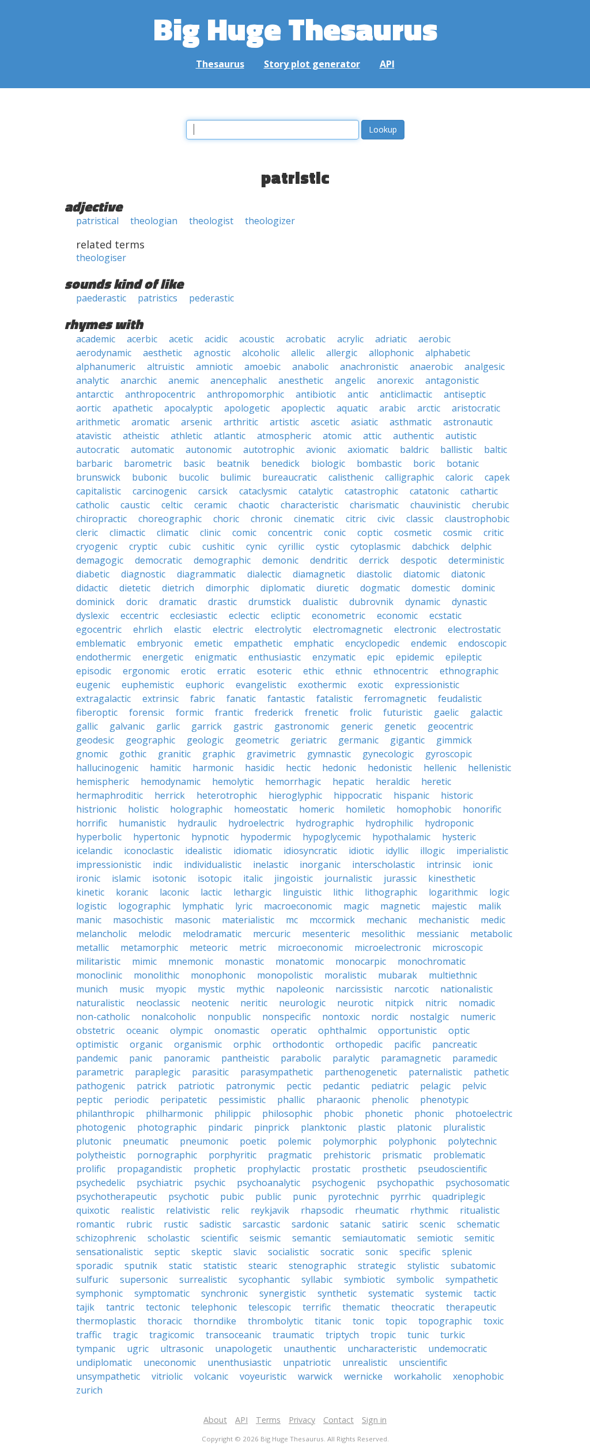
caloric (459, 477)
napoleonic (300, 989)
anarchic (138, 380)
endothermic (103, 657)
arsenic (196, 422)
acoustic (256, 339)
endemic (429, 643)
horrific (91, 823)
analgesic (484, 366)
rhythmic (429, 1210)
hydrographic (325, 823)
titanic (328, 1321)
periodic (131, 1099)
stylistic (423, 1265)
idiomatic (252, 850)
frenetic (321, 712)
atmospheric (284, 435)
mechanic (386, 919)
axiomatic (367, 449)
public (268, 1196)
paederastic (101, 298)
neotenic (210, 1002)
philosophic (287, 1113)
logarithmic (453, 892)
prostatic (331, 1168)
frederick (274, 712)
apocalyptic (188, 408)
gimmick (454, 740)
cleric (87, 532)
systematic (391, 1293)
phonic (429, 1113)
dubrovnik (371, 601)
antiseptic (465, 394)
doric (137, 601)
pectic (298, 1085)
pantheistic (245, 1058)
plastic (371, 1127)
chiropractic (101, 518)
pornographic (167, 1155)
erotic (193, 670)
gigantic (407, 740)
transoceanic (233, 1334)
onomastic (236, 1030)
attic (372, 435)
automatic (152, 449)
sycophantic (264, 1279)
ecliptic (285, 615)
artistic (284, 422)
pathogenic (100, 1085)
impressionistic (108, 864)
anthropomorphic (245, 394)
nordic (384, 1016)
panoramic (187, 1058)
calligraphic (409, 477)
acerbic (142, 339)
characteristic (309, 505)
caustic (135, 505)
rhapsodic (322, 1210)
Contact (338, 1419)
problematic (459, 1155)
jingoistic (293, 878)
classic (419, 518)
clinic (210, 532)
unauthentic (309, 1348)
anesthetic (300, 380)
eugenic (93, 684)
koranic (132, 892)
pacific (407, 1044)
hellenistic (489, 767)
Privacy (302, 1419)
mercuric (271, 933)
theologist (211, 220)
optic (459, 1030)
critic (493, 532)
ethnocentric (400, 670)
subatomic (473, 1265)
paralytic (350, 1058)
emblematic (101, 643)
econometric (338, 615)
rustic (176, 1224)
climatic (172, 532)
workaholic (417, 1376)
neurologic (302, 1002)
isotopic (215, 878)
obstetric (95, 1030)
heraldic (393, 781)
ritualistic (480, 1210)
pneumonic (204, 1141)
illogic (432, 850)
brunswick (98, 477)
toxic (493, 1321)
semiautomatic (374, 1238)
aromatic (150, 422)
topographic (445, 1321)
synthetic (337, 1293)
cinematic (314, 518)
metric (252, 947)
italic (253, 878)
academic (95, 339)
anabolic (310, 366)
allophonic (391, 352)
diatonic (468, 574)
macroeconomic (298, 906)
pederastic (211, 298)
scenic (432, 1224)
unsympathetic (108, 1376)
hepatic (348, 781)
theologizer (270, 220)
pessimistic (242, 1099)
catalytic (315, 491)
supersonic (144, 1279)
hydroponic (449, 823)
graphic (218, 753)
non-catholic (103, 1016)
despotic (418, 560)
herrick (169, 795)
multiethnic (453, 975)
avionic (321, 449)
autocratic (97, 449)
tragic (125, 1334)
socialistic (288, 1251)
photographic (166, 1127)
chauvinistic (435, 505)
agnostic (212, 352)
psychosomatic (477, 1182)
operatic (289, 1030)
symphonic (99, 1293)
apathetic (132, 408)
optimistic (97, 1044)
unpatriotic (307, 1362)
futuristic (402, 712)
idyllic (397, 850)
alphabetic (447, 352)
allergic (341, 352)
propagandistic (149, 1168)
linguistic (302, 892)
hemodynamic (171, 781)
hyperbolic (99, 836)
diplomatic (282, 587)
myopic (171, 989)
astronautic (468, 422)
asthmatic (410, 422)
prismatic (402, 1155)
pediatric (390, 1085)
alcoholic (260, 352)
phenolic (390, 1099)
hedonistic (390, 767)
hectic (298, 767)
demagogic (99, 560)
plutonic (93, 1141)
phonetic (384, 1113)
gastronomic (301, 726)
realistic (137, 1210)
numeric (478, 1016)
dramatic (177, 601)
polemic (294, 1141)
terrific (316, 1307)
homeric (316, 809)
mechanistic (443, 919)
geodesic (95, 740)
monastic (244, 961)
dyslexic (92, 615)
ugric (138, 1348)
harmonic (212, 767)
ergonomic (146, 670)
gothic (132, 753)
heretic (436, 781)
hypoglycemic (331, 836)
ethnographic (469, 670)
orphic (247, 1044)
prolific (90, 1168)
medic (493, 919)
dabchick (430, 546)
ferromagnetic (395, 698)
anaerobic (431, 366)
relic (230, 1210)
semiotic (435, 1238)
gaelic (446, 712)
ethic (313, 670)
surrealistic (203, 1279)
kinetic (90, 892)
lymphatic (203, 906)
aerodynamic (103, 352)
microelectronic (387, 947)
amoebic (262, 366)
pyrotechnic (353, 1196)
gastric (248, 726)
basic (194, 463)
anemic (183, 380)
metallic (92, 947)
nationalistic (466, 989)
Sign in (374, 1419)
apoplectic (303, 408)
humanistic (142, 823)
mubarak (397, 975)
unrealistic (364, 1362)
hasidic (259, 767)
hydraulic (197, 823)
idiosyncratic (310, 850)
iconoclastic (148, 850)
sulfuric (92, 1279)
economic (397, 615)
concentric (290, 532)
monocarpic (360, 961)
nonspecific (286, 1016)
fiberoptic (97, 712)
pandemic (97, 1058)
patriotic (196, 1085)
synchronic (224, 1293)
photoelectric (483, 1113)
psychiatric (160, 1182)
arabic (392, 408)
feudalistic (460, 698)
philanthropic (105, 1113)
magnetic (400, 906)
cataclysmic (263, 491)
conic (335, 532)
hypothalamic (401, 836)
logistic (91, 906)
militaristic (98, 961)
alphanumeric (105, 366)
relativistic (188, 1210)
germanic (358, 740)
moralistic (345, 975)
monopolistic (285, 975)
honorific (482, 809)
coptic (370, 532)
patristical (97, 220)
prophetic (215, 1168)
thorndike (215, 1321)
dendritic (328, 560)
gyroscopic (448, 753)
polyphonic (412, 1141)
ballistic (456, 449)
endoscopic (482, 643)
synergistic (282, 1293)
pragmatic (290, 1155)
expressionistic (427, 684)
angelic (350, 380)
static (180, 1265)
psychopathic (405, 1182)
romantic (95, 1224)
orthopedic (359, 1044)
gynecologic (388, 753)
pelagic (435, 1085)
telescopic (269, 1307)
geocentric (450, 726)
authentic (413, 435)
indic (162, 864)
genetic (400, 726)
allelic (303, 352)
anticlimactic (406, 394)
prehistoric (346, 1155)
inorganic (320, 864)
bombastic (379, 463)
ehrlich (147, 629)
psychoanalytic (268, 1182)
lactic (211, 892)
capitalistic (98, 491)
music (131, 989)
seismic (265, 1238)
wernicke (363, 1376)
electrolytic (278, 629)
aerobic (434, 339)
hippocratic (358, 795)
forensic (146, 712)
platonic (414, 1127)
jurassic (400, 878)
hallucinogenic (107, 767)
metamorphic (149, 947)
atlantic (229, 435)
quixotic (92, 1210)
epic (375, 657)
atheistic (141, 435)
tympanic (95, 1348)
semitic (479, 1238)
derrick (374, 560)
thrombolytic (275, 1321)
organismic (198, 1044)
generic (357, 726)
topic (396, 1321)
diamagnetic (319, 574)
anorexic (395, 380)
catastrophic (371, 491)
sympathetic (471, 1279)
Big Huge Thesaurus (295, 28)
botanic (463, 463)
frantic (229, 712)
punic (304, 1196)
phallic (291, 1099)
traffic (88, 1334)
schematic (478, 1224)
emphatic (314, 643)
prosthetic (384, 1168)
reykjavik (270, 1210)
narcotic (411, 989)
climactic (127, 532)
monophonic (218, 975)
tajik (85, 1307)
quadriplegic (458, 1196)
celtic (172, 505)
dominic (478, 587)
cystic (327, 546)
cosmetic (413, 532)
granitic (174, 753)
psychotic (188, 1196)
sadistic (215, 1224)
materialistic (248, 919)
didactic (92, 587)
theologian (153, 220)
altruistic (165, 366)
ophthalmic (342, 1030)
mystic (211, 989)
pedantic (341, 1085)
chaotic (254, 505)
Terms (268, 1419)
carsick (213, 491)
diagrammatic (206, 574)
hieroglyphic (295, 795)
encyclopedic (372, 643)
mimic (144, 961)
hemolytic (233, 781)
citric (356, 518)
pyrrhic (405, 1196)
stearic (262, 1265)
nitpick (399, 1002)
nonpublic (229, 1016)
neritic (253, 1002)
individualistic (212, 864)
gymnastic (329, 753)
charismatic (374, 505)
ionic (482, 864)
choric (226, 518)
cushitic (218, 546)
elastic (187, 629)
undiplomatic (104, 1362)
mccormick (332, 919)
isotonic (169, 878)
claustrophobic (477, 518)
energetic (162, 657)
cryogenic (97, 546)
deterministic (476, 560)
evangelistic (261, 684)
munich (92, 989)
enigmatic (216, 657)
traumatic (293, 1334)
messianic (438, 933)
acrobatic (306, 339)
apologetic (247, 408)
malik (489, 906)
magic (356, 906)
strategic (377, 1265)
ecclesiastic (193, 615)
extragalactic (103, 698)
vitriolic (167, 1376)
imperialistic (482, 850)
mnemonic (190, 961)
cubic (180, 546)
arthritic (241, 422)
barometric (148, 463)
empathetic (258, 643)
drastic (222, 601)
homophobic (423, 809)
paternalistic (435, 1072)
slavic (244, 1251)
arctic (428, 408)
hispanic (411, 795)
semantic (311, 1238)
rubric (139, 1224)
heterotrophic (226, 795)
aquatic (352, 408)
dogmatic (380, 587)
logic (499, 892)
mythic (250, 989)
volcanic (211, 1376)
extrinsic (160, 698)
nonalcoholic (168, 1016)
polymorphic (350, 1141)
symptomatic (162, 1293)
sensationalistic (109, 1251)
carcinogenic (160, 491)
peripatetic (183, 1099)
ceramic (210, 505)
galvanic (127, 726)
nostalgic (429, 1016)
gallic (87, 726)
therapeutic (471, 1307)
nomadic (477, 1002)
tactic (485, 1293)
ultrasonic (181, 1348)
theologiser (101, 257)
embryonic (160, 643)
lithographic (391, 892)
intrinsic (443, 864)
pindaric (225, 1127)
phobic (338, 1113)
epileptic (463, 657)
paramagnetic (411, 1058)
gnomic (92, 753)
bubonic (149, 477)
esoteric (274, 670)
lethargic (252, 892)
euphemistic (148, 684)
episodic (93, 670)
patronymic (250, 1085)
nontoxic (341, 1016)
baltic (495, 449)
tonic (363, 1321)
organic (146, 1044)
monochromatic (432, 961)
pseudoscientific (452, 1168)
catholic (92, 505)
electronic (415, 629)
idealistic (203, 850)
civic (386, 518)
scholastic (169, 1238)
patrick (152, 1085)
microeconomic (310, 947)
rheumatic (377, 1210)
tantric (120, 1307)
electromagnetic (348, 629)
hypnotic (210, 836)
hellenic (439, 767)
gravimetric (271, 753)
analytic (92, 380)
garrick (206, 726)
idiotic (361, 850)
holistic (143, 809)
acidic (216, 339)
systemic (443, 1293)
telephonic (214, 1307)
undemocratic (457, 1348)
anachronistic (369, 366)
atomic (337, 435)
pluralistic (464, 1127)
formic (189, 712)
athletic (186, 435)
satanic (355, 1224)
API (387, 64)
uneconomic (169, 1362)
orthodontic (298, 1044)
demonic (280, 560)
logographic (144, 906)
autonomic (209, 449)
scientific (219, 1238)
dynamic (422, 601)
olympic (186, 1030)
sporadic (94, 1265)
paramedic (474, 1058)
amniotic (214, 366)
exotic (370, 684)
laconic (174, 892)
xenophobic (478, 1376)
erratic (231, 670)
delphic (476, 546)
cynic (256, 546)
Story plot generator (312, 64)
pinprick (271, 1127)
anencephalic (238, 380)
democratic (158, 560)
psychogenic (338, 1182)
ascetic (325, 422)
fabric (202, 698)
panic (140, 1058)
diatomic (421, 574)
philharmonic (174, 1113)
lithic (343, 892)
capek (497, 477)
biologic (328, 463)
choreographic (170, 518)
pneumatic (145, 1141)
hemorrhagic (293, 781)
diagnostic (143, 574)
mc (292, 919)
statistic (220, 1265)
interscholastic (383, 864)
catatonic (429, 491)
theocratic (412, 1307)
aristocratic (476, 408)
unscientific (423, 1362)
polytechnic (472, 1141)
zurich (89, 1390)
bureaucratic (289, 477)
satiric (395, 1224)
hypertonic (156, 836)
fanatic (241, 698)
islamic (126, 878)
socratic (337, 1251)
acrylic (350, 339)
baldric (414, 449)
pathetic (491, 1072)
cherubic (490, 505)
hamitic (165, 767)
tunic (418, 1334)
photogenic (101, 1127)
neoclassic (158, 1002)
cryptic (143, 546)
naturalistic (100, 1002)
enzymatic (333, 657)
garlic (168, 726)
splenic (457, 1251)
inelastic (270, 864)
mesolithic (383, 933)
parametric (99, 1072)
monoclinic (99, 975)
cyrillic (291, 546)
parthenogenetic (360, 1072)
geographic (150, 740)
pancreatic (454, 1044)
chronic (266, 518)
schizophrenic (106, 1238)
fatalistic (334, 698)
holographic (196, 809)
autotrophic (268, 449)
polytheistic (101, 1155)
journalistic (348, 878)
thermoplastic (106, 1321)
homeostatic (261, 809)
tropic (383, 1334)
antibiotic (316, 394)
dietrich (178, 587)
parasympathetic (276, 1072)
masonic (192, 919)
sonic (376, 1251)
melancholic (101, 933)
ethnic (348, 670)
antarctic (95, 394)
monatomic (299, 961)
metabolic (491, 933)
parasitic (210, 1072)
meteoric (209, 947)
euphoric (205, 684)
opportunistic (407, 1030)
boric (424, 463)
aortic (88, 408)
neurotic (355, 1002)
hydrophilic (389, 823)
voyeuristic (263, 1376)
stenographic (317, 1265)
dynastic (469, 601)
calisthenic (350, 477)
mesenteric (326, 933)
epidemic (415, 657)
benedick (280, 463)
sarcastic (261, 1224)
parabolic (301, 1058)
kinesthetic (451, 878)
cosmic (457, 532)
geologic (205, 740)
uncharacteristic (382, 1348)
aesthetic (162, 352)
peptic (89, 1099)
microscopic (457, 947)
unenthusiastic (239, 1362)
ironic (88, 878)
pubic (232, 1196)
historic (457, 795)
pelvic (474, 1085)
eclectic (244, 615)
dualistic (320, 601)
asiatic (364, 422)
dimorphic (227, 587)
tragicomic (171, 1334)
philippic (232, 1113)
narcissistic (359, 989)
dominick (95, 601)
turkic (452, 1334)
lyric (243, 906)
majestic (449, 906)
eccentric (139, 615)
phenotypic (444, 1099)
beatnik (233, 463)
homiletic (365, 809)
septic (167, 1251)
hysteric (459, 836)
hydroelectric (256, 823)
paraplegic (157, 1072)
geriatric (308, 740)
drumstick (269, 601)
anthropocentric (160, 394)
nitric (436, 1002)
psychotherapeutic (116, 1196)
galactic (486, 712)
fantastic (286, 698)
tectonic (163, 1307)
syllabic (316, 1279)
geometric (257, 740)
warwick (315, 1376)
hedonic (339, 767)
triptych (342, 1334)
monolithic (156, 975)
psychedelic (100, 1182)
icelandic (94, 850)
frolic (361, 712)
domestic (430, 587)
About (215, 1419)
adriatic (391, 339)
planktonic (323, 1127)
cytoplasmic (375, 546)
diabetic (92, 574)
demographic (222, 560)
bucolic (194, 477)
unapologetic (243, 1348)
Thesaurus (220, 64)
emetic (208, 643)
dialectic (264, 574)
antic (357, 394)
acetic (181, 339)
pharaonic (338, 1099)
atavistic (93, 435)
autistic (460, 435)
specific (414, 1251)
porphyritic (232, 1155)
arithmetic (98, 422)
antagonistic (452, 380)
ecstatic (445, 615)
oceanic (142, 1030)
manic (88, 919)
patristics (157, 298)
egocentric (99, 629)
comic (244, 532)
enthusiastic (274, 657)
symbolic (415, 1279)
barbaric (94, 463)
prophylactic (273, 1168)
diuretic (332, 587)
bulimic (235, 477)
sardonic (310, 1224)
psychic (209, 1182)
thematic (361, 1307)
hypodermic (265, 836)
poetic (253, 1141)
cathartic (479, 491)
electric (228, 629)
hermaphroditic (109, 795)
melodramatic (212, 933)
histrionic (96, 809)
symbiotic (364, 1279)
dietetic (134, 587)
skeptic (206, 1251)
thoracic (165, 1321)
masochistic (138, 919)
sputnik (140, 1265)
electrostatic (474, 629)
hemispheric (102, 781)
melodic (154, 933)
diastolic (374, 574)
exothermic (322, 684)
